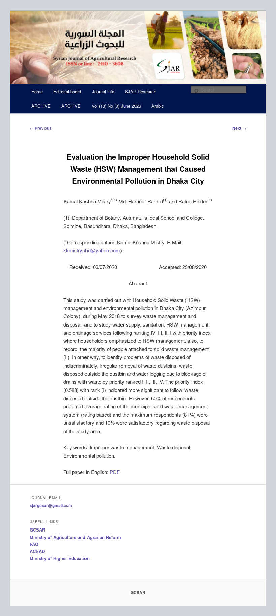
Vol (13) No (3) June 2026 (116, 106)
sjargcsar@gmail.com (51, 505)
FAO (34, 544)
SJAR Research (140, 91)
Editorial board (67, 91)
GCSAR (37, 529)
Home (37, 91)
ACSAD (37, 551)
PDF (115, 471)
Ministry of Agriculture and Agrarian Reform (75, 537)
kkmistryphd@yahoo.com (91, 250)
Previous (41, 128)
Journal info (103, 91)
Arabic (157, 106)
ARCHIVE (41, 106)
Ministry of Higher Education (60, 558)
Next (239, 128)
